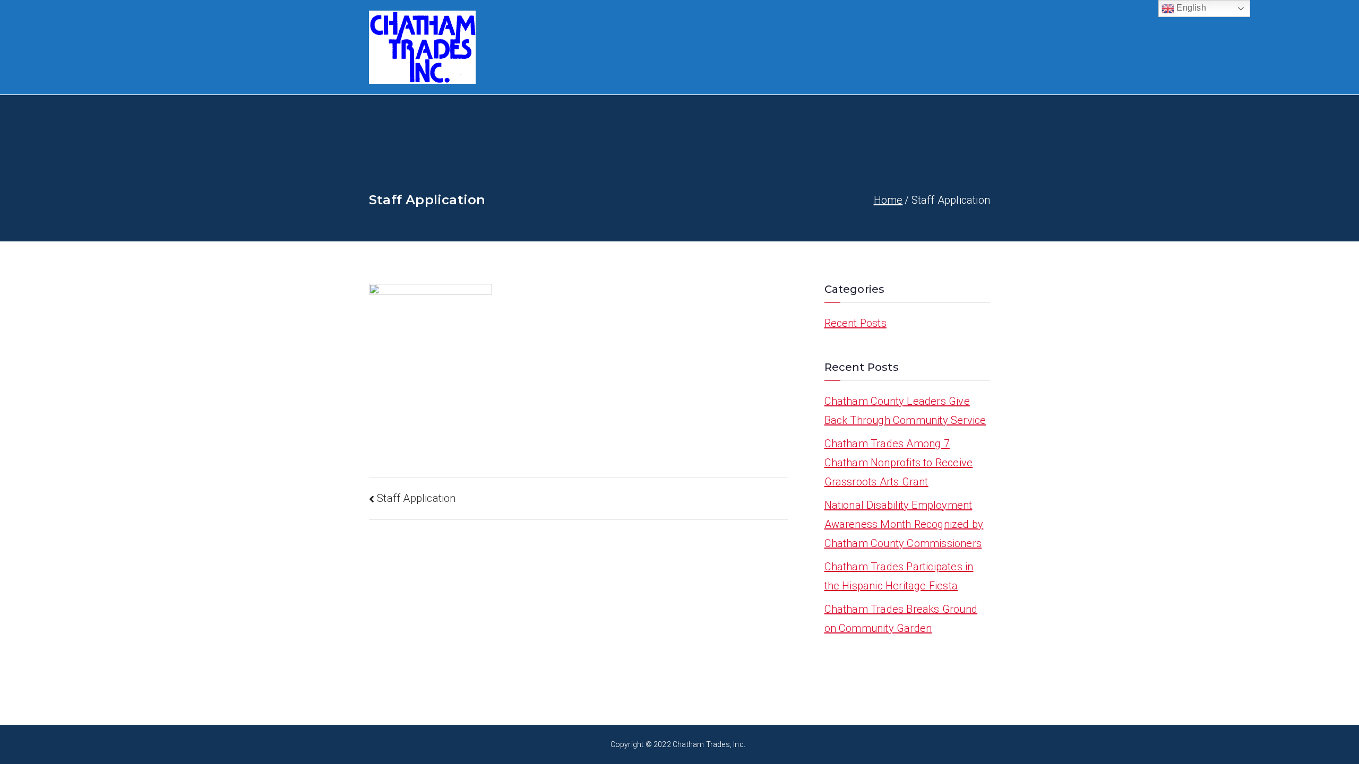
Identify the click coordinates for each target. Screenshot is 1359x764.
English (1190, 7)
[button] (600, 31)
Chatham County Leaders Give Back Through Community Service (905, 411)
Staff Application (416, 498)
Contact (716, 63)
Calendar (617, 63)
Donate (668, 63)
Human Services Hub (815, 31)
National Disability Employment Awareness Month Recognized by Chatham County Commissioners (904, 524)
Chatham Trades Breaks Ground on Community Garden (901, 619)
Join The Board (915, 31)
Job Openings (540, 63)
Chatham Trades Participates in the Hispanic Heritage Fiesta (899, 576)
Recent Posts (855, 323)
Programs (641, 31)
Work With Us (721, 31)
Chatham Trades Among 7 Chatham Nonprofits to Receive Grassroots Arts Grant (898, 462)
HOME (523, 31)
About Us (573, 31)
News (762, 63)
